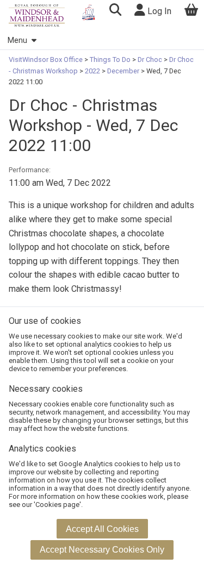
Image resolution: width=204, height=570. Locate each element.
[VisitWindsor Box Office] (36, 15)
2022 (92, 71)
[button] (115, 11)
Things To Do (110, 59)
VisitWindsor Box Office (46, 59)
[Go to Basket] (191, 11)
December (123, 71)
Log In (158, 11)
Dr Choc (150, 59)
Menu (17, 40)
